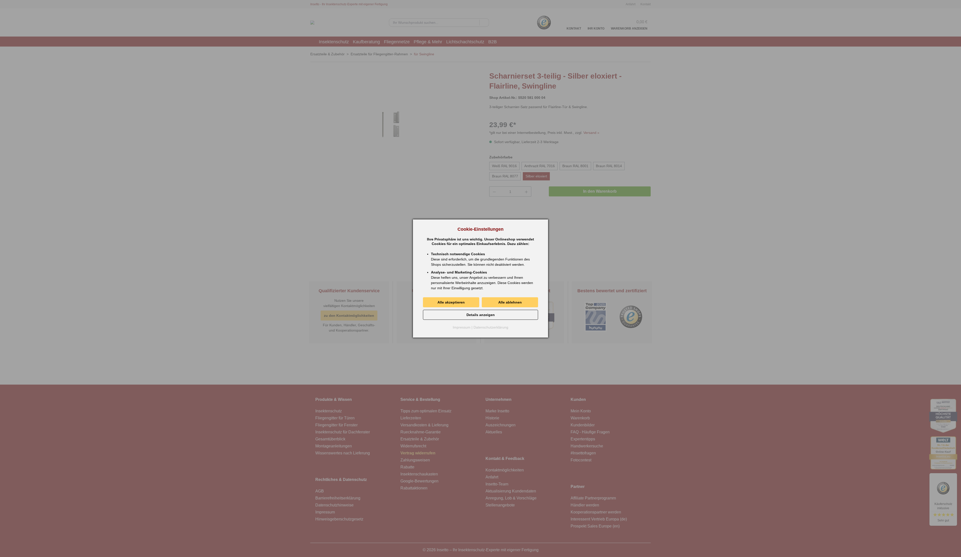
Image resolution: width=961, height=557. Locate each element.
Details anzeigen (480, 315)
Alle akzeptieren (451, 302)
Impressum (461, 327)
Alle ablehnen (510, 302)
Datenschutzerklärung (490, 327)
